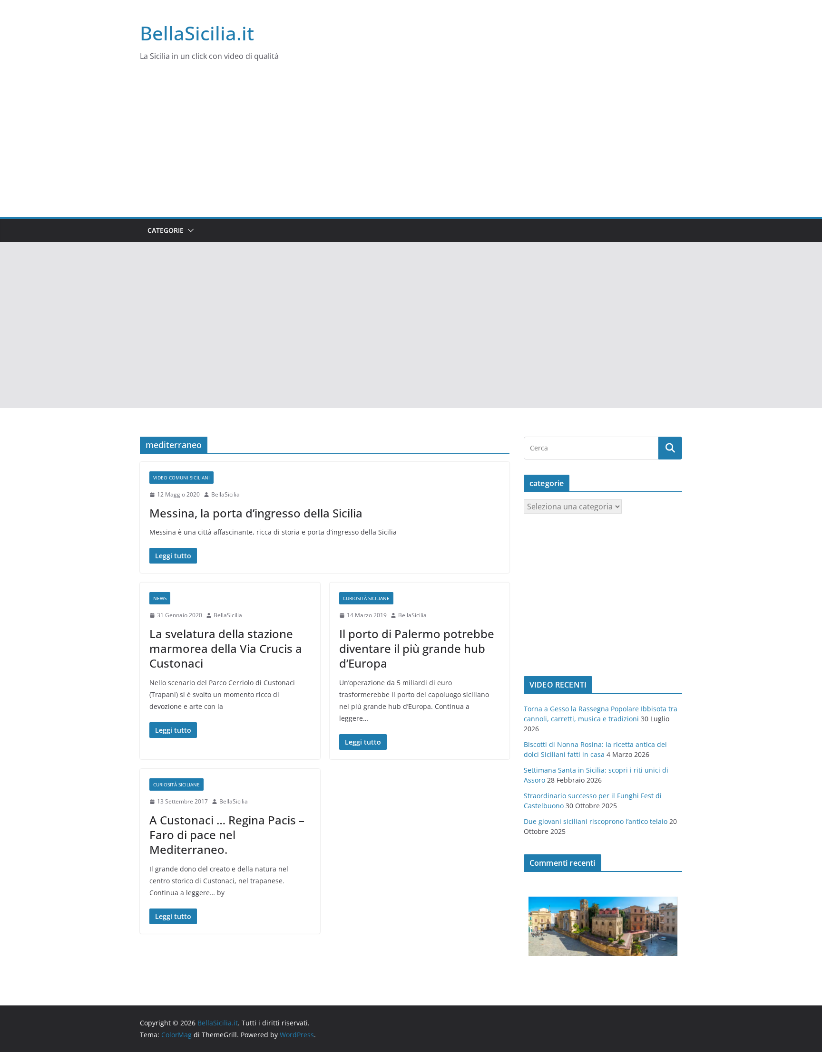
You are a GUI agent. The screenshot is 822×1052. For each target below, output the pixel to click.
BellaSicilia (225, 494)
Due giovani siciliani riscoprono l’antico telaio (595, 821)
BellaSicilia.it (197, 33)
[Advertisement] (411, 145)
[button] (189, 230)
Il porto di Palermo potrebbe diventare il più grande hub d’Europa (416, 648)
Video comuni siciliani (181, 477)
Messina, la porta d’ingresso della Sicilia (255, 513)
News (159, 598)
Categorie (165, 230)
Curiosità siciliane (366, 598)
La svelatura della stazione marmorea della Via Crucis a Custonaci (225, 648)
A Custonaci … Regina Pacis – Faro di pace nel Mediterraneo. (226, 834)
